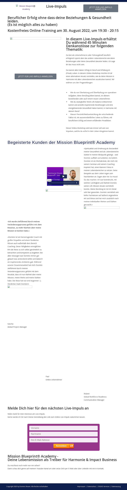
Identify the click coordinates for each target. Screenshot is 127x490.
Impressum (81, 486)
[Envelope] (17, 478)
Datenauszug (116, 486)
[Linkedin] (11, 478)
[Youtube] (24, 478)
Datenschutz (91, 486)
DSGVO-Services (103, 486)
